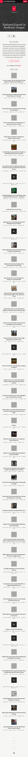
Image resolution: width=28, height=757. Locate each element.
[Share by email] (13, 36)
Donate (25, 1)
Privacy (14, 743)
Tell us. (19, 65)
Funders (14, 748)
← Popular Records (14, 61)
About (14, 737)
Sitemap (14, 746)
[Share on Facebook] (9, 36)
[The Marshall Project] (9, 1)
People (14, 740)
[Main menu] (1, 1)
